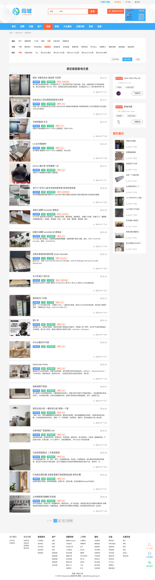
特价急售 (54, 565)
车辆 (31, 26)
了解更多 (137, 93)
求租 (53, 547)
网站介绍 (80, 573)
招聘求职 (28, 41)
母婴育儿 (103, 47)
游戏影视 (57, 47)
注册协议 (26, 543)
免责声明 (26, 540)
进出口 (125, 553)
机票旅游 (97, 553)
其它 (81, 568)
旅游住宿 (125, 556)
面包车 (82, 562)
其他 (91, 26)
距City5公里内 (46, 53)
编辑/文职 (69, 556)
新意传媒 (123, 107)
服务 (42, 41)
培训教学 (97, 540)
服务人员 (69, 565)
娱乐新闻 (40, 550)
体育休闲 (84, 47)
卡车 (81, 565)
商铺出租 (54, 553)
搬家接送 (97, 544)
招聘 (22, 26)
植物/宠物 (112, 47)
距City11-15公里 (73, 53)
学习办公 (93, 47)
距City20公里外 (101, 53)
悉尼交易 (18, 33)
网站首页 (118, 2)
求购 (53, 550)
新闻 (57, 26)
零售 (124, 544)
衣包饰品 (66, 47)
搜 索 (93, 11)
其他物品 (121, 47)
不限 (20, 47)
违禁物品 (26, 545)
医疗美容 (97, 565)
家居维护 (97, 547)
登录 (138, 2)
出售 (53, 540)
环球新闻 (40, 540)
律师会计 (97, 559)
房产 (40, 26)
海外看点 (40, 544)
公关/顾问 (69, 550)
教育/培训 (69, 562)
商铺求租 (54, 559)
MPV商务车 (83, 556)
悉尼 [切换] (106, 2)
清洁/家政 (69, 559)
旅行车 (82, 550)
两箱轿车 (83, 544)
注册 (128, 2)
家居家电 (28, 33)
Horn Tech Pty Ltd (127, 78)
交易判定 (12, 543)
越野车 (82, 553)
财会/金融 (69, 553)
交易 (48, 26)
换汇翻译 (97, 562)
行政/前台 (69, 544)
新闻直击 (40, 553)
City (36, 53)
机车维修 (97, 568)
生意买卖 (80, 26)
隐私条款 (26, 548)
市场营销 (97, 556)
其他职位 (69, 568)
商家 (99, 26)
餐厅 (124, 540)
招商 (124, 547)
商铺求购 (54, 562)
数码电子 (28, 47)
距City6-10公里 (59, 53)
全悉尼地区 (28, 53)
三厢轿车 (83, 540)
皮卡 (81, 547)
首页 (14, 26)
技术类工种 (69, 547)
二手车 (36, 41)
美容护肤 (75, 47)
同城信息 (66, 41)
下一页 (69, 521)
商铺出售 (54, 556)
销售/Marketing (70, 540)
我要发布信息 (117, 11)
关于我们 (12, 540)
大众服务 (67, 26)
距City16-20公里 (87, 53)
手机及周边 (38, 47)
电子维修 (97, 550)
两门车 (82, 559)
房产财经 (40, 547)
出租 (53, 544)
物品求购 (131, 47)
